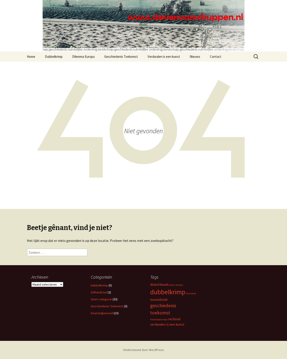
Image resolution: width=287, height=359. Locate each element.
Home (31, 56)
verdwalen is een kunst (167, 324)
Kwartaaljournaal (102, 313)
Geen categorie (101, 299)
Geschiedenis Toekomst (121, 56)
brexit (172, 285)
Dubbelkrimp (54, 56)
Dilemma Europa (83, 56)
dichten (179, 285)
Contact (215, 56)
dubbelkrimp (167, 292)
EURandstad (99, 292)
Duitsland (191, 293)
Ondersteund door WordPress (143, 350)
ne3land (174, 319)
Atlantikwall (159, 284)
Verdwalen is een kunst (164, 56)
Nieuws (195, 56)
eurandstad (158, 299)
